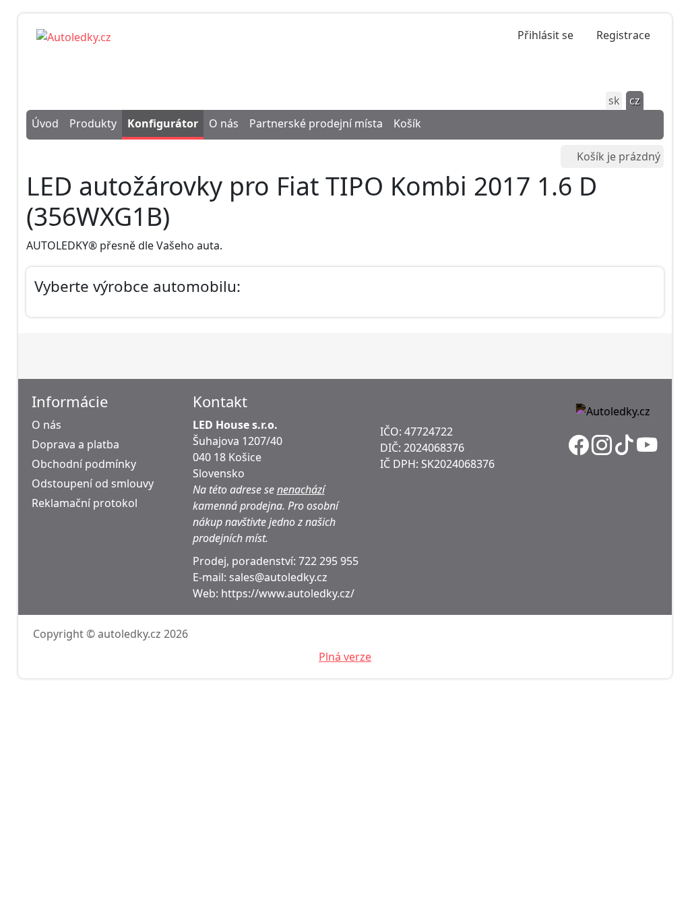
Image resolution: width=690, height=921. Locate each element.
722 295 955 (328, 561)
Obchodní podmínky (84, 463)
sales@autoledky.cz (278, 577)
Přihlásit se (545, 35)
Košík (407, 123)
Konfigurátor (162, 123)
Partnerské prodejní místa (316, 123)
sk (614, 100)
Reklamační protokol (84, 503)
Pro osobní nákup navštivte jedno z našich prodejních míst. (265, 521)
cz (634, 100)
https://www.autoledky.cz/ (287, 593)
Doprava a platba (75, 444)
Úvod (45, 123)
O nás (224, 123)
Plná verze (345, 656)
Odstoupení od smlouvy (93, 483)
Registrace (623, 35)
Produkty (93, 123)
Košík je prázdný (618, 156)
